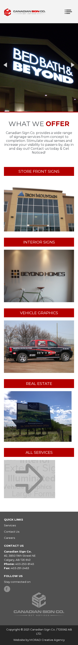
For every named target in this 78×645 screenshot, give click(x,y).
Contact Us (11, 531)
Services (10, 525)
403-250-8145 (24, 564)
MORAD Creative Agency (47, 639)
